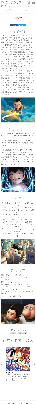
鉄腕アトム (22, 333)
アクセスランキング (9, 10)
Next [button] (34, 364)
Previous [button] (1, 364)
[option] (18, 364)
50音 (26, 10)
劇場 (13, 333)
